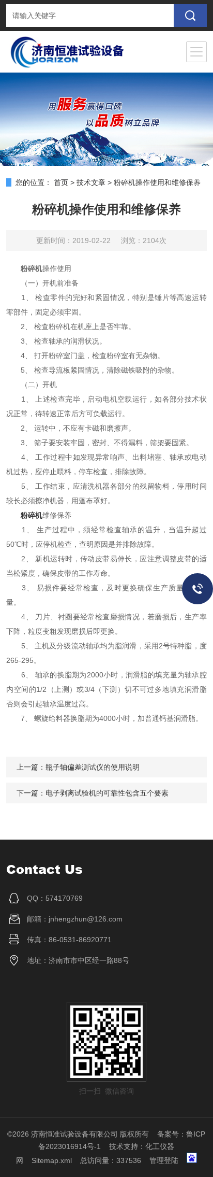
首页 (61, 182)
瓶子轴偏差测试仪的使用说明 (92, 767)
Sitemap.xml (52, 1160)
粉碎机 (31, 515)
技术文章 (91, 182)
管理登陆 (163, 1160)
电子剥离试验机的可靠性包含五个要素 (107, 793)
